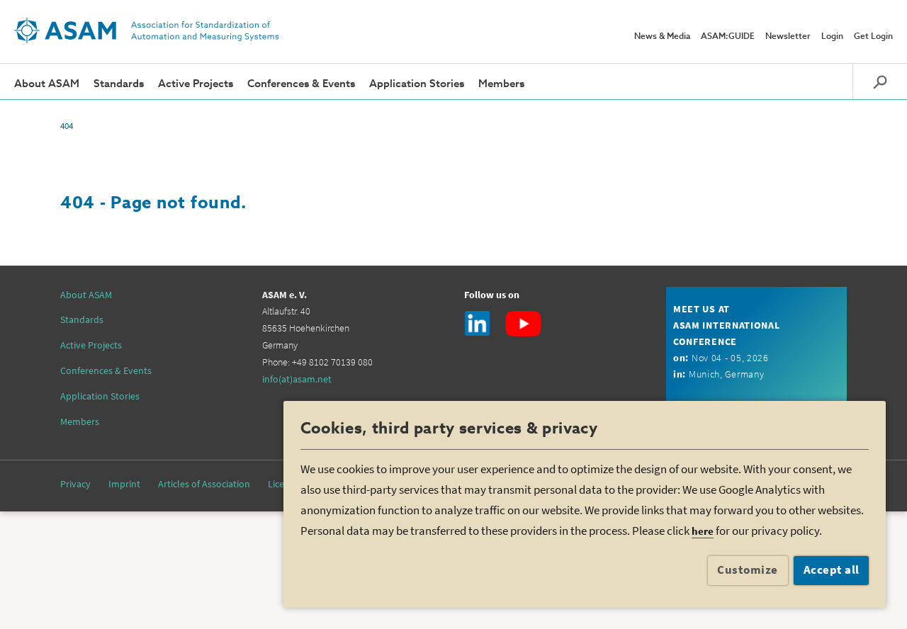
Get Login (873, 37)
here (703, 531)
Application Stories (416, 84)
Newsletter (788, 37)
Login (832, 37)
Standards (119, 84)
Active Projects (195, 84)
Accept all (832, 569)
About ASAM (46, 84)
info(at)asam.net (297, 379)
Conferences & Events (301, 84)
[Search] (879, 81)
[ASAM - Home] (146, 30)
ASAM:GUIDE (728, 37)
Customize (747, 569)
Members (501, 84)
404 (66, 126)
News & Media (662, 37)
